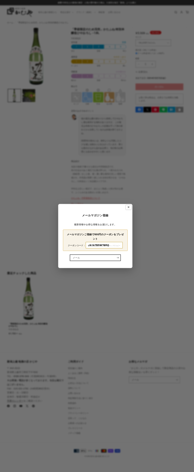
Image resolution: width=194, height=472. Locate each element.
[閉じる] (128, 207)
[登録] (117, 257)
